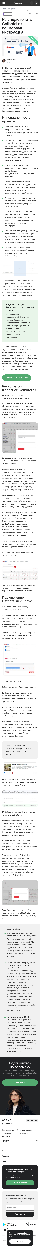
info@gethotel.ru (25, 913)
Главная (4, 8)
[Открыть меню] (4, 3)
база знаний (6, 1136)
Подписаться (20, 1083)
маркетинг (14, 8)
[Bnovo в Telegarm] (28, 1120)
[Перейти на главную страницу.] (18, 3)
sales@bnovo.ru (25, 1133)
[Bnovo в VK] (32, 1120)
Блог (9, 8)
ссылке (20, 395)
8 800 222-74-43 (8, 1124)
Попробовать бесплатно (17, 378)
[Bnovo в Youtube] (36, 1120)
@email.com (11, 1208)
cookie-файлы (22, 1233)
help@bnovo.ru (7, 1133)
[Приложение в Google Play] (10, 1224)
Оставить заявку (20, 1183)
